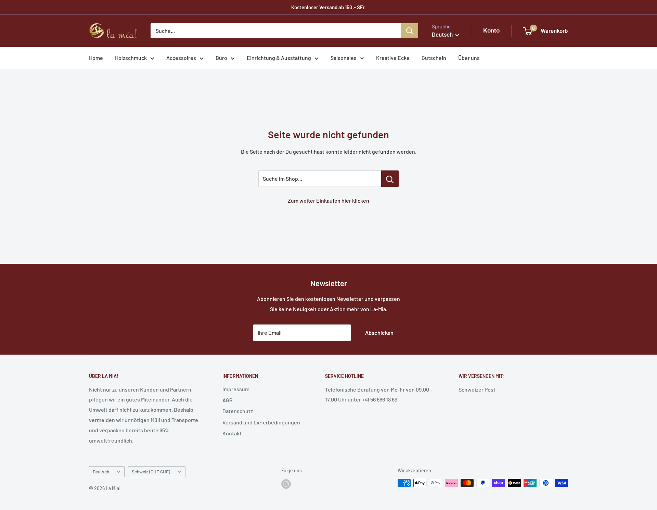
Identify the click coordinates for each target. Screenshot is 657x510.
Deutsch (101, 471)
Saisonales (344, 57)
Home (96, 57)
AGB (227, 400)
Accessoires (181, 57)
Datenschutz (237, 411)
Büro (221, 57)
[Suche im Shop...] (390, 178)
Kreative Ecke (393, 57)
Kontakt (232, 433)
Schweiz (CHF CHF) (151, 471)
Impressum (235, 389)
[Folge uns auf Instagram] (286, 483)
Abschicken (379, 332)
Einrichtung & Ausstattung (279, 57)
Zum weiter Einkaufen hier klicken (328, 200)
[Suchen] (409, 30)
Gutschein (434, 57)
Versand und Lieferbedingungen (261, 422)
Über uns (469, 57)
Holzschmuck (131, 57)
